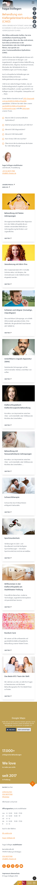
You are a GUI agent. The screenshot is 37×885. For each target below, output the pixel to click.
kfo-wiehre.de (7, 833)
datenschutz (15, 873)
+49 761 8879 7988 (8, 171)
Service (5, 187)
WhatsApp (5, 797)
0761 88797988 (7, 794)
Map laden (12, 729)
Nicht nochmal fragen (24, 729)
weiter (7, 238)
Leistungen (26, 108)
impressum (6, 873)
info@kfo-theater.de (9, 173)
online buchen (7, 792)
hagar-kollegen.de (8, 838)
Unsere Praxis (7, 184)
